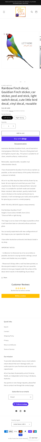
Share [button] (5, 277)
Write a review (20, 296)
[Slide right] (25, 82)
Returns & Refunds (10, 345)
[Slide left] (16, 82)
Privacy (6, 340)
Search (6, 327)
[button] (4, 12)
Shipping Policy (9, 336)
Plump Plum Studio (17, 438)
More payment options (20, 143)
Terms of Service (9, 349)
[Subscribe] (30, 397)
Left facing (7, 118)
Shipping (11, 110)
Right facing (20, 118)
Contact (6, 331)
